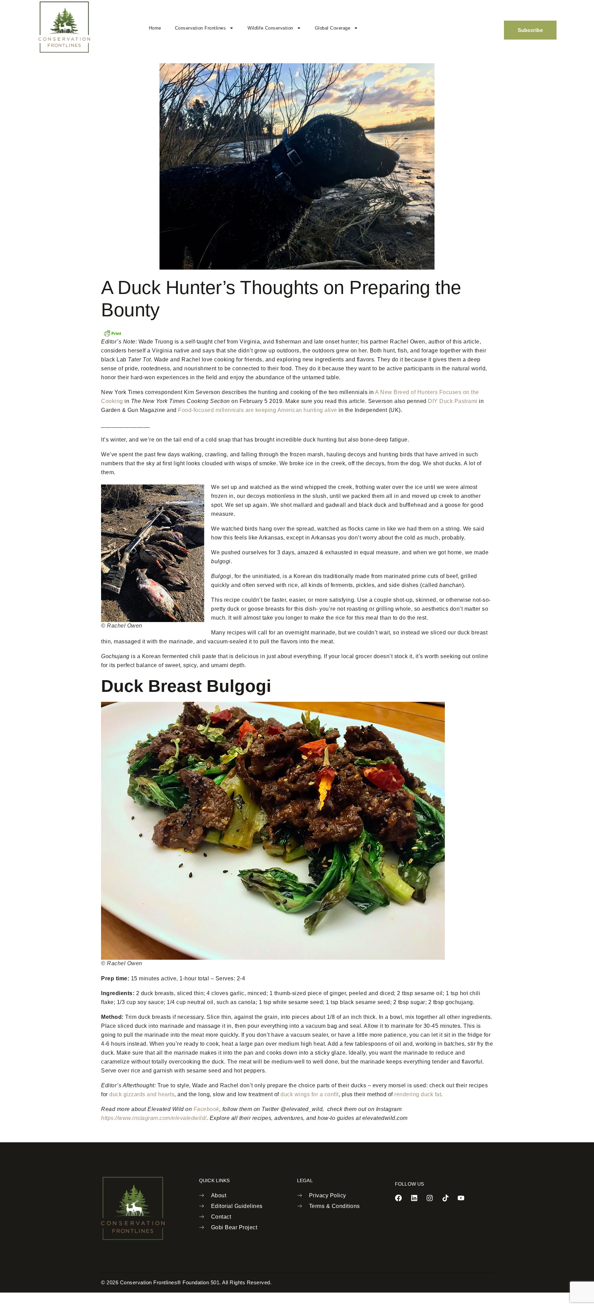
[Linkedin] (414, 1198)
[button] (481, 26)
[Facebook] (398, 1198)
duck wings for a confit (309, 1094)
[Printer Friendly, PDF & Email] (112, 332)
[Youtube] (461, 1198)
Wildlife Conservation (270, 28)
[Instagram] (429, 1198)
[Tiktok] (445, 1198)
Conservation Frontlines (200, 28)
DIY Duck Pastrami (452, 401)
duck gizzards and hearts (141, 1094)
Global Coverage (333, 28)
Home (155, 28)
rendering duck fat (417, 1094)
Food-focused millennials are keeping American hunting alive (257, 410)
